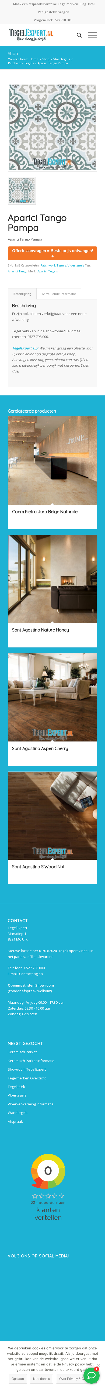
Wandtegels (17, 1112)
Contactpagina (31, 973)
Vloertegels (76, 265)
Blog (83, 4)
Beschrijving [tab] (22, 294)
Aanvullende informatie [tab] (59, 294)
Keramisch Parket (22, 1051)
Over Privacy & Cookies (76, 1379)
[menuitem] (28, 4)
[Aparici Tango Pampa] (52, 127)
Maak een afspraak (27, 4)
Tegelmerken (68, 4)
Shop (13, 53)
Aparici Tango (17, 271)
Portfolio (49, 4)
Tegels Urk (16, 1086)
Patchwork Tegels (53, 265)
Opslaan (18, 1379)
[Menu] (89, 35)
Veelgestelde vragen (53, 12)
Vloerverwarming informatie (31, 1104)
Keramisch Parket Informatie (31, 1060)
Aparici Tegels (47, 271)
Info (91, 4)
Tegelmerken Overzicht (27, 1078)
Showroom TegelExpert (27, 1069)
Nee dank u (41, 1379)
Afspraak (15, 1121)
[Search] (76, 35)
